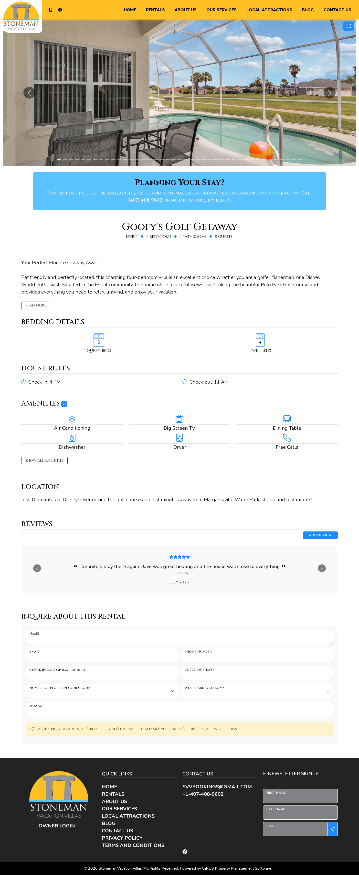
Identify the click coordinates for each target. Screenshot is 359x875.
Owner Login (57, 826)
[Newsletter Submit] (332, 829)
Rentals (155, 10)
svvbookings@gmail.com (217, 786)
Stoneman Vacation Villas (120, 868)
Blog (308, 10)
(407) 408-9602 (145, 200)
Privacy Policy (122, 838)
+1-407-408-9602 (49, 10)
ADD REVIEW (320, 535)
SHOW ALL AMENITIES (44, 460)
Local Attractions (269, 10)
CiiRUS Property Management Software (236, 868)
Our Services (221, 10)
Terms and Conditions (133, 845)
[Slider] (59, 159)
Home (130, 10)
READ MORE (35, 305)
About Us (186, 10)
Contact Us (337, 10)
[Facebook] (184, 852)
